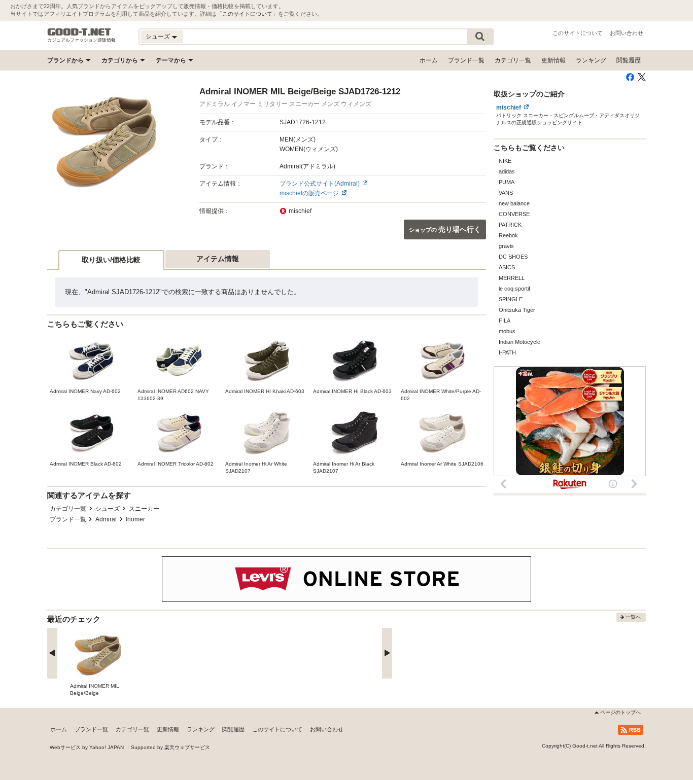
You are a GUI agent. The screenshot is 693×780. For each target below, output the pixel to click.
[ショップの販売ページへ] (104, 142)
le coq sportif (514, 289)
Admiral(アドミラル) (307, 166)
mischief (508, 107)
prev (52, 653)
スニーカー (144, 508)
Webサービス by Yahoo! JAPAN (87, 747)
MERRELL (512, 278)
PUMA (506, 182)
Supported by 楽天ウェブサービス (170, 747)
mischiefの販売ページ (309, 193)
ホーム (429, 60)
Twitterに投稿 (642, 77)
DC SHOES (513, 257)
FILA (504, 320)
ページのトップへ (620, 712)
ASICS (507, 267)
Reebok (508, 235)
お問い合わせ (626, 33)
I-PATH (507, 352)
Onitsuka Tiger (517, 310)
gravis (506, 246)
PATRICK (510, 225)
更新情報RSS (630, 730)
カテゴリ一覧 (513, 60)
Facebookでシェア (630, 77)
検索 (480, 36)
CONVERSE (514, 214)
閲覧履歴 (628, 60)
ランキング (591, 60)
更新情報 (553, 60)
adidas (507, 171)
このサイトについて (247, 14)
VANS (506, 193)
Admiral (106, 519)
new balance (514, 203)
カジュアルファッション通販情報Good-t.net (79, 32)
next (387, 653)
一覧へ (633, 617)
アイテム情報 (217, 259)
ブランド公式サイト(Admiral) (320, 183)
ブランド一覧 (466, 60)
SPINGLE (511, 299)
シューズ (107, 508)
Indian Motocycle (519, 342)
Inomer (135, 519)
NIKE (505, 161)
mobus (507, 331)
